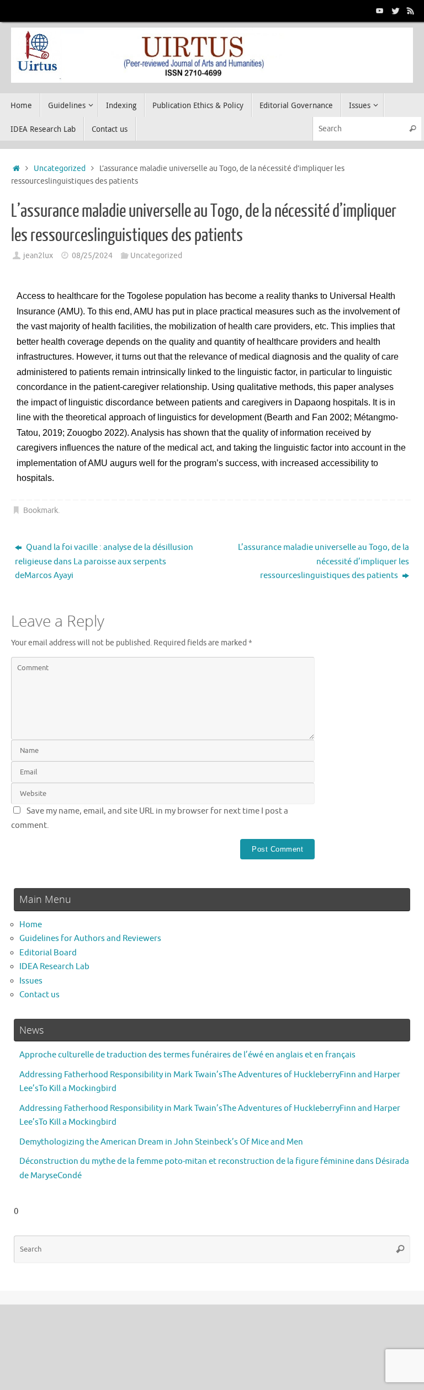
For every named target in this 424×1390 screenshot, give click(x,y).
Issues (31, 981)
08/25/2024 (92, 255)
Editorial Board (48, 953)
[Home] (16, 168)
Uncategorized (60, 168)
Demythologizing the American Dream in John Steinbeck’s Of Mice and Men (161, 1142)
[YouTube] (380, 10)
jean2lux (38, 255)
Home (30, 924)
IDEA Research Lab (54, 966)
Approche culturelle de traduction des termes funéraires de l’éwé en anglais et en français (187, 1055)
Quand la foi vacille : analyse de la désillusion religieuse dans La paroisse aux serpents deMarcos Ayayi (104, 561)
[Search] (412, 129)
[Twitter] (395, 10)
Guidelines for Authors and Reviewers (90, 938)
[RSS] (410, 10)
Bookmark (40, 510)
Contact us (39, 995)
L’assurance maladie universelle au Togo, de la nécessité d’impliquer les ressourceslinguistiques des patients (323, 561)
